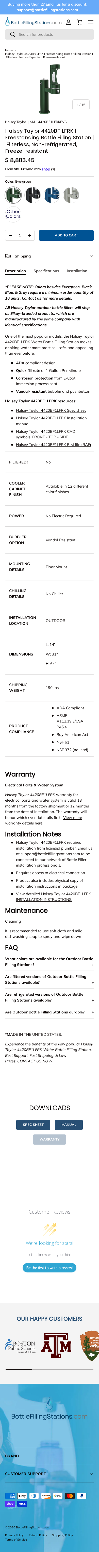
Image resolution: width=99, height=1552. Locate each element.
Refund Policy (38, 1535)
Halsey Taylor (15, 122)
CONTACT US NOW (35, 1061)
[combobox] (49, 34)
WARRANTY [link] (49, 1139)
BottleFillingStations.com (33, 1527)
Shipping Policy (62, 1535)
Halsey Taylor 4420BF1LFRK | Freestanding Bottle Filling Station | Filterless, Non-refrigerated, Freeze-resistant (49, 55)
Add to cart (66, 235)
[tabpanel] (49, 681)
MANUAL (68, 1125)
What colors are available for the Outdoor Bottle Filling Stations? (49, 961)
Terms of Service (16, 1539)
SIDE (64, 437)
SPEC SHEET (33, 1125)
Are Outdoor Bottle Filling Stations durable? (45, 1012)
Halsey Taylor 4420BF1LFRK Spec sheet (51, 410)
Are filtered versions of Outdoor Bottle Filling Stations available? (45, 979)
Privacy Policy (14, 1535)
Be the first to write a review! (49, 1267)
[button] (79, 22)
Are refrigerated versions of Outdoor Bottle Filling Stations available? (44, 997)
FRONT (38, 437)
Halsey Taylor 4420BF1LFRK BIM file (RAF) (53, 444)
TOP (52, 437)
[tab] (15, 270)
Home (9, 50)
